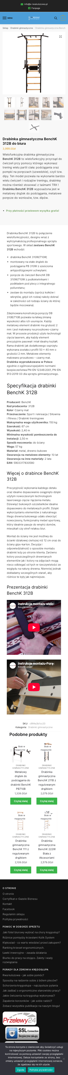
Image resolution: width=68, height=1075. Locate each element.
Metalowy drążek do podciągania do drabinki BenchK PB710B (21, 780)
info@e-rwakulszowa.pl (36, 4)
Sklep (5, 28)
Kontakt (7, 904)
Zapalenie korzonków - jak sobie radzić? (27, 1000)
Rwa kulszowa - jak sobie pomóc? (23, 975)
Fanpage (36, 8)
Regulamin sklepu (14, 914)
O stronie (8, 893)
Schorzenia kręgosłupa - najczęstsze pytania (30, 985)
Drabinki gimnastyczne (21, 28)
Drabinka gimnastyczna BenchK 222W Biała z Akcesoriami (47, 849)
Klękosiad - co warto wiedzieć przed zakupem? (32, 942)
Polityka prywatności (15, 919)
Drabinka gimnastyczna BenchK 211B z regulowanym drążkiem (47, 780)
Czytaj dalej (21, 801)
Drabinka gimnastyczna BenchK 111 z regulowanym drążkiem (20, 849)
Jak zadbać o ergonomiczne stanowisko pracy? (32, 990)
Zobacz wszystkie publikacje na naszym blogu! (31, 1006)
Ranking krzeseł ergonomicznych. (23, 947)
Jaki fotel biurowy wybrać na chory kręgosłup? (31, 932)
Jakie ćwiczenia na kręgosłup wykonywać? (29, 995)
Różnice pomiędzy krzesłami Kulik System (28, 937)
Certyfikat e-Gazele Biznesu (20, 898)
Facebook (9, 909)
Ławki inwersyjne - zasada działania (25, 952)
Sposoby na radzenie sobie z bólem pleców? (30, 980)
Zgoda (20, 1069)
